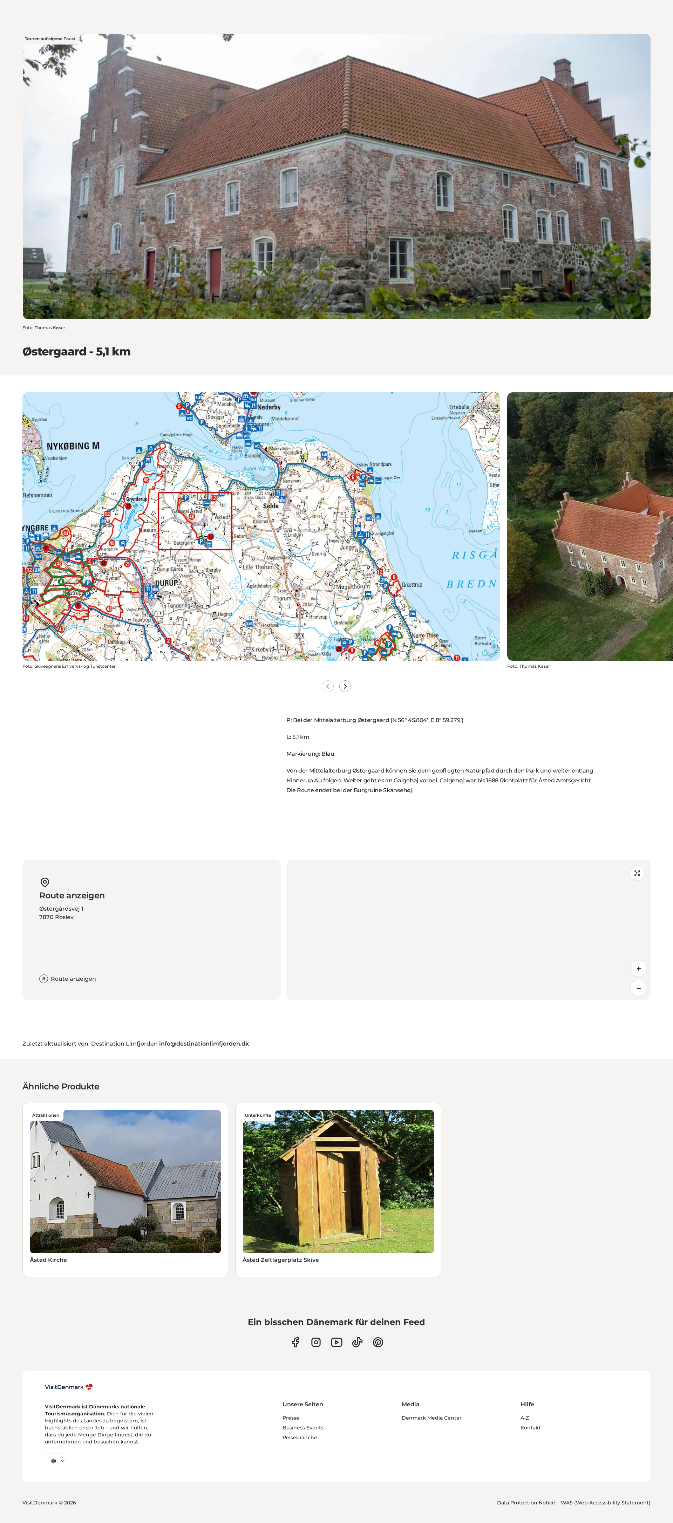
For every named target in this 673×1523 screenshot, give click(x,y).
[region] (468, 930)
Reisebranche (300, 1437)
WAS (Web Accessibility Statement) (606, 1503)
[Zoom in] (638, 968)
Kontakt (531, 1428)
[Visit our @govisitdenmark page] (357, 1342)
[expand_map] (637, 873)
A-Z (525, 1418)
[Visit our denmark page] (295, 1342)
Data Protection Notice (526, 1503)
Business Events (303, 1428)
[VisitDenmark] (69, 1387)
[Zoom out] (638, 988)
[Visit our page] (316, 1342)
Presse (291, 1418)
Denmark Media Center (432, 1418)
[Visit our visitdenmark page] (337, 1342)
